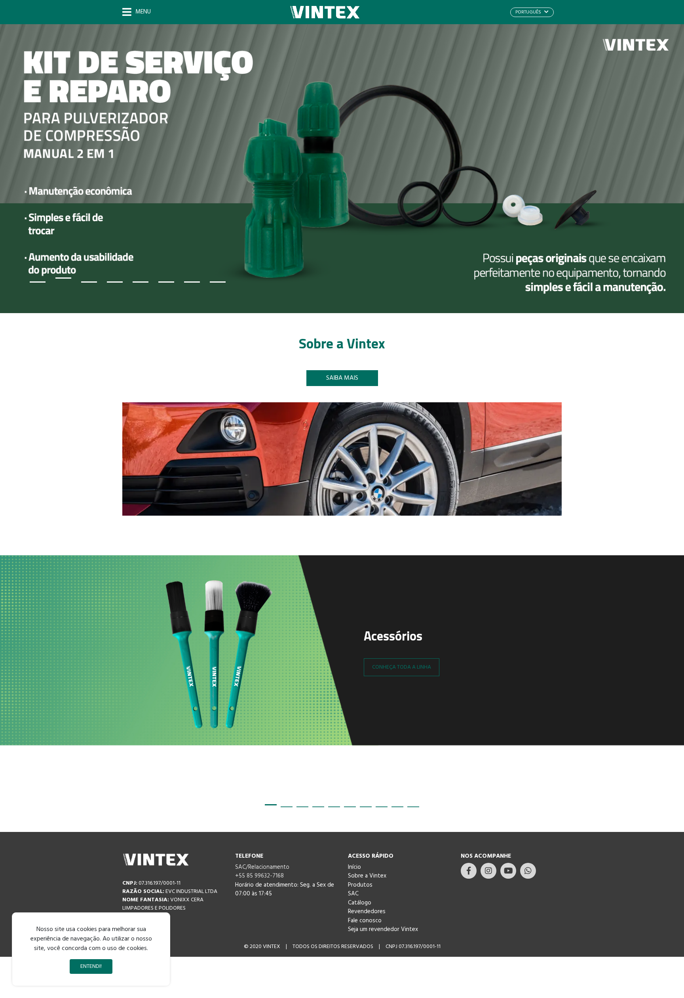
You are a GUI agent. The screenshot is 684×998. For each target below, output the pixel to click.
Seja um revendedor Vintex (383, 929)
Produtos (360, 885)
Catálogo (359, 903)
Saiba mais (342, 378)
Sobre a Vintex (367, 876)
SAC (353, 894)
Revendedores (367, 911)
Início (354, 867)
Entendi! (91, 966)
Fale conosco (365, 920)
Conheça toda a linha (401, 667)
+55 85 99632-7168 (259, 876)
